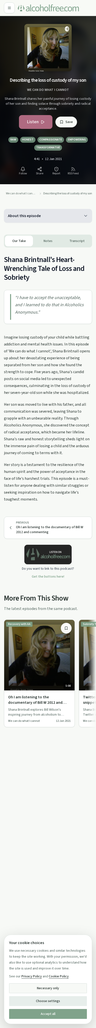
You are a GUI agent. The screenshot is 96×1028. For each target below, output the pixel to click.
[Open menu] (9, 7)
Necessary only (48, 988)
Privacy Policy (31, 976)
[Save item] (66, 628)
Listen (33, 122)
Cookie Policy (59, 976)
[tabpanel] (48, 375)
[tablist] (48, 241)
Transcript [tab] (77, 241)
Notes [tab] (48, 241)
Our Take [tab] (19, 241)
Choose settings (48, 1001)
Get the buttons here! (48, 576)
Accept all (48, 1013)
